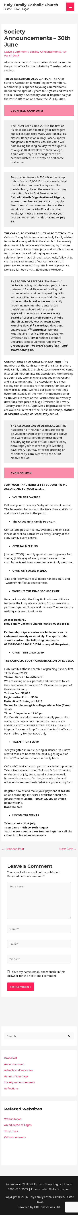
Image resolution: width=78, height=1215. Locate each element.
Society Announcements (45, 51)
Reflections (11, 1088)
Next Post (67, 849)
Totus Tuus (11, 1131)
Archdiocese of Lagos (18, 1125)
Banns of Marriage (16, 1076)
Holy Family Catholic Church (31, 5)
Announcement (14, 1064)
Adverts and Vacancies (18, 1070)
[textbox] (39, 1128)
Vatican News (12, 1119)
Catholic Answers (15, 1137)
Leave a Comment (15, 51)
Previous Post (13, 849)
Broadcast (10, 1058)
